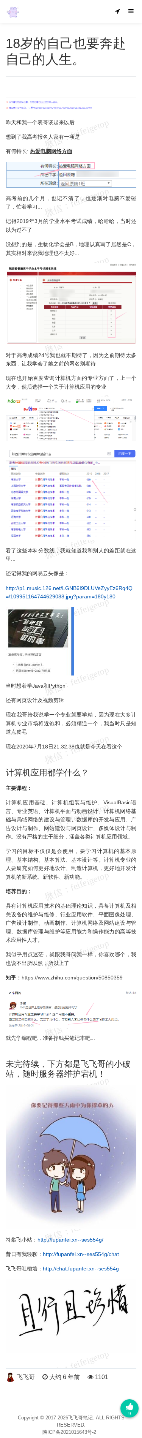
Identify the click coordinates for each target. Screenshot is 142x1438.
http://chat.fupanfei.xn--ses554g (81, 1269)
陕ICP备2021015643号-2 (69, 1432)
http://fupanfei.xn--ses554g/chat (81, 1254)
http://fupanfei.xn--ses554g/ (70, 1240)
